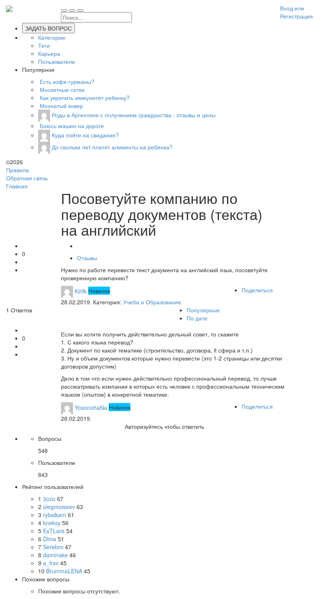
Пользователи (56, 61)
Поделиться (257, 290)
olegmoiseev (60, 507)
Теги (44, 45)
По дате (197, 318)
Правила (17, 170)
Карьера (49, 53)
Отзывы (87, 258)
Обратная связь (27, 178)
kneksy (52, 523)
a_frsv (51, 563)
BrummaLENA (65, 571)
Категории (51, 37)
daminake (56, 555)
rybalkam (55, 515)
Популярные (203, 310)
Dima (50, 539)
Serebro (54, 547)
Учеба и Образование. (153, 302)
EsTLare (54, 531)
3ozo (50, 499)
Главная (17, 186)
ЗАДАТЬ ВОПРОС (48, 28)
